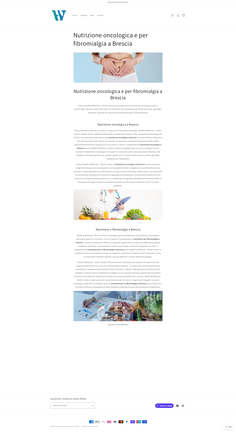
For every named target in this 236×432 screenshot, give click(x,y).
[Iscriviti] (92, 405)
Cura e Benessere (60, 426)
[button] (172, 15)
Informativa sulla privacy (90, 426)
